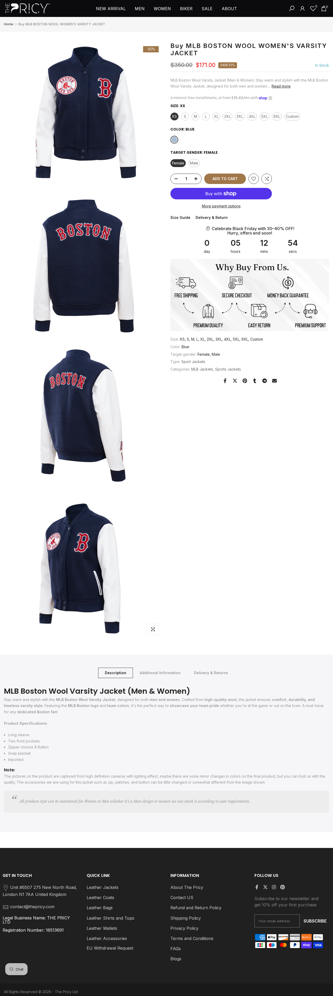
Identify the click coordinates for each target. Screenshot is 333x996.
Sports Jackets (228, 369)
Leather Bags (100, 907)
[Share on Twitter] (235, 381)
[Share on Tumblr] (254, 381)
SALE (207, 8)
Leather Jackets (102, 887)
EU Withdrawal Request (110, 948)
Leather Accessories (107, 938)
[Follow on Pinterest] (282, 887)
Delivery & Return (212, 217)
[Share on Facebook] (225, 381)
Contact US (181, 897)
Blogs (175, 958)
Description (115, 673)
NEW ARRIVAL (111, 8)
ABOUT (229, 8)
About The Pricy (186, 887)
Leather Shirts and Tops (110, 918)
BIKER (186, 8)
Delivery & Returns (211, 673)
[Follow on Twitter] (265, 887)
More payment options (221, 206)
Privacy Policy (184, 928)
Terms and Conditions (191, 938)
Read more (281, 86)
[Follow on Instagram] (274, 887)
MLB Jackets (202, 369)
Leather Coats (100, 897)
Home (8, 24)
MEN (140, 8)
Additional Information (160, 673)
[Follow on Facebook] (256, 887)
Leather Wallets (102, 928)
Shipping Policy (185, 918)
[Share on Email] (274, 381)
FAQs (175, 948)
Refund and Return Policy (195, 907)
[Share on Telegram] (264, 381)
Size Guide (180, 217)
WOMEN (162, 8)
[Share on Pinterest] (244, 381)
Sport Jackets (193, 361)
